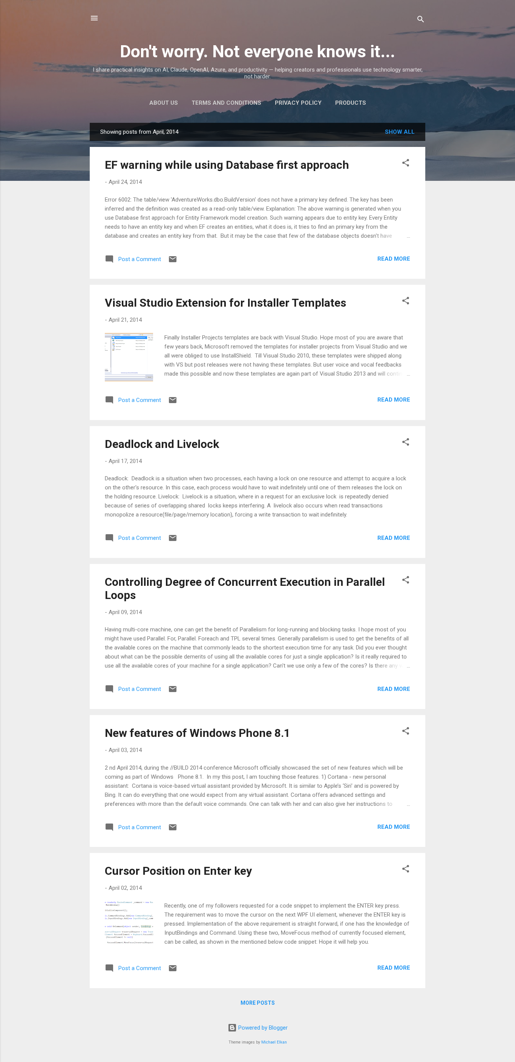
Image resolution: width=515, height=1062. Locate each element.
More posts (258, 1003)
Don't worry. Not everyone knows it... (257, 51)
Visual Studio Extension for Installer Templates (225, 302)
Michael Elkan (274, 1042)
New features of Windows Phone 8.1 (197, 733)
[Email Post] (172, 261)
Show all (400, 131)
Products (350, 102)
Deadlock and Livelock (162, 444)
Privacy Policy (298, 102)
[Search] (420, 20)
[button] (405, 164)
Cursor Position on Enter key (178, 870)
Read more (393, 258)
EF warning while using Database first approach (227, 164)
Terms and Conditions (226, 102)
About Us (163, 102)
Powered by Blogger (262, 1027)
